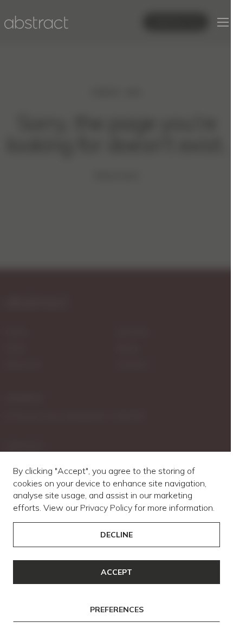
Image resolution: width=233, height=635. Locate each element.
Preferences (117, 609)
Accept (116, 572)
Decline (116, 535)
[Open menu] (223, 22)
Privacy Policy (106, 507)
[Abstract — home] (36, 22)
